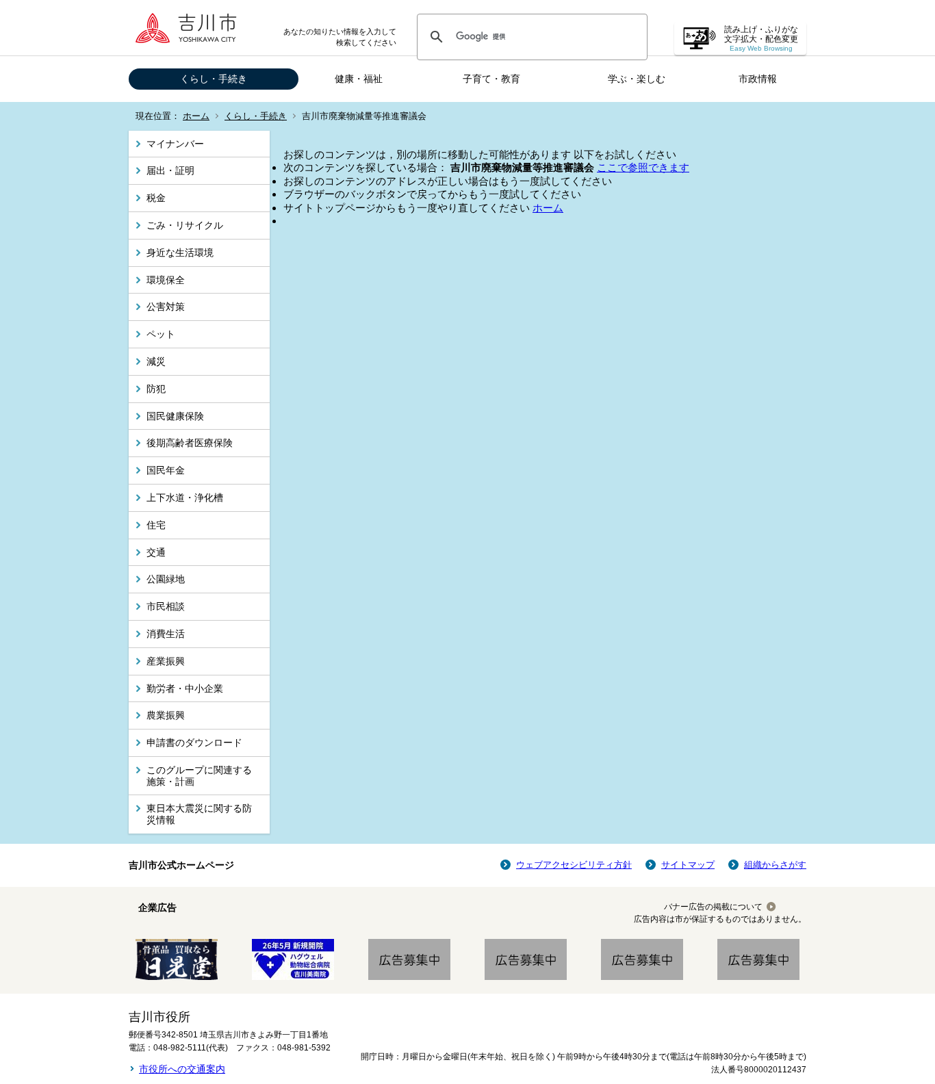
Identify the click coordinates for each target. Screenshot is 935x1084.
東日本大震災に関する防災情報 (199, 814)
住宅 (156, 524)
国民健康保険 (175, 416)
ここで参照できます (643, 167)
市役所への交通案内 (182, 1068)
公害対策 (165, 306)
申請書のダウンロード (194, 742)
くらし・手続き (213, 78)
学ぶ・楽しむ (636, 78)
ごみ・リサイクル (184, 225)
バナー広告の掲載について (713, 907)
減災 (156, 361)
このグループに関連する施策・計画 (199, 775)
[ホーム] (190, 28)
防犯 (156, 388)
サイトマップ (688, 865)
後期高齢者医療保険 (189, 442)
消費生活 (165, 633)
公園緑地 (165, 578)
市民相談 (165, 606)
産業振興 (165, 661)
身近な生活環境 (180, 252)
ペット (160, 333)
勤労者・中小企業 (184, 688)
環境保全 (165, 279)
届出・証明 (170, 170)
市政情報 (758, 78)
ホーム (196, 116)
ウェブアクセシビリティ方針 (574, 865)
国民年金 (165, 470)
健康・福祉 (359, 78)
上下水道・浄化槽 (184, 497)
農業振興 (165, 715)
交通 (156, 552)
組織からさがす (775, 865)
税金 (156, 197)
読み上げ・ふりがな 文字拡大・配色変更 (761, 39)
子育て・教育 (491, 78)
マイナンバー (175, 143)
